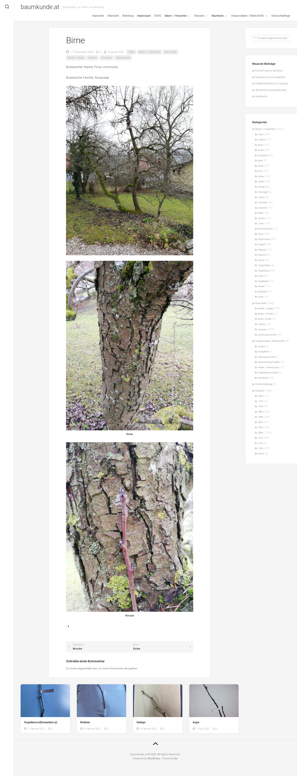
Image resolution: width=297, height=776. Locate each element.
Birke (260, 145)
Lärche (261, 218)
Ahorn (261, 134)
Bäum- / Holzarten (176, 15)
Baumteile (218, 15)
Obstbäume (123, 57)
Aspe (196, 722)
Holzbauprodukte (266, 357)
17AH (260, 406)
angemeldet (85, 668)
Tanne (261, 260)
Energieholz (263, 351)
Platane (262, 249)
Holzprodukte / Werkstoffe (247, 15)
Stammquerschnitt (267, 334)
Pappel (261, 244)
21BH (260, 448)
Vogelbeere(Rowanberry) (40, 722)
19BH (131, 52)
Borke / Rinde (76, 57)
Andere (261, 139)
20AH (260, 427)
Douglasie (263, 155)
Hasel (261, 197)
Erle (260, 171)
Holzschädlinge (280, 15)
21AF (260, 438)
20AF (260, 422)
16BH (260, 396)
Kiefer (260, 213)
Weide (261, 286)
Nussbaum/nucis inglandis (270, 77)
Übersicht (113, 15)
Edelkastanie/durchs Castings (271, 83)
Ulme (260, 276)
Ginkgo (141, 722)
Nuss (260, 234)
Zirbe (260, 296)
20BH (260, 432)
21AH (260, 443)
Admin (261, 453)
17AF (260, 401)
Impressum (144, 15)
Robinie (85, 722)
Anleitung (128, 15)
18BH (260, 411)
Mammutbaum (265, 228)
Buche (261, 150)
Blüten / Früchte (265, 313)
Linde (260, 223)
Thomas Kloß (116, 52)
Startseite (98, 15)
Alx (175, 758)
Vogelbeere (263, 281)
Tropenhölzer (264, 265)
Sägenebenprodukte (268, 372)
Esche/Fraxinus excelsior (269, 70)
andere (261, 346)
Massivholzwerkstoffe (268, 362)
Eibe (260, 160)
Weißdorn (262, 291)
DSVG (157, 15)
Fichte (261, 181)
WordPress (153, 758)
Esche (261, 176)
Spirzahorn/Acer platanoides (271, 90)
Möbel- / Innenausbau (268, 367)
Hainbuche (261, 96)
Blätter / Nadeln (265, 308)
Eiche (260, 166)
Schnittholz (263, 378)
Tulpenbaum (264, 270)
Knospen (106, 57)
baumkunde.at (40, 7)
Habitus (92, 57)
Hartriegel (263, 192)
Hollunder (262, 202)
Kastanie (262, 207)
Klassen (199, 15)
